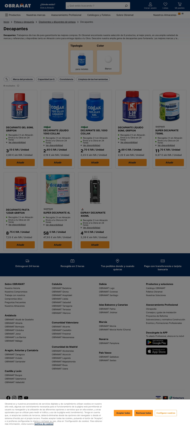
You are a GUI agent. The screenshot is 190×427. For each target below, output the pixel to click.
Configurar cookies (165, 413)
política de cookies (44, 424)
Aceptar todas (123, 413)
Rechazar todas (143, 413)
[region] (95, 413)
